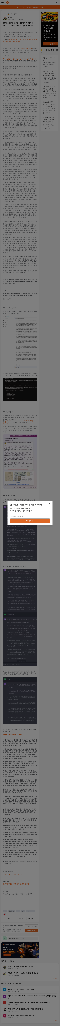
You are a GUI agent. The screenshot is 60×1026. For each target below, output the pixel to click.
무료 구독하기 (30, 521)
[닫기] (49, 503)
